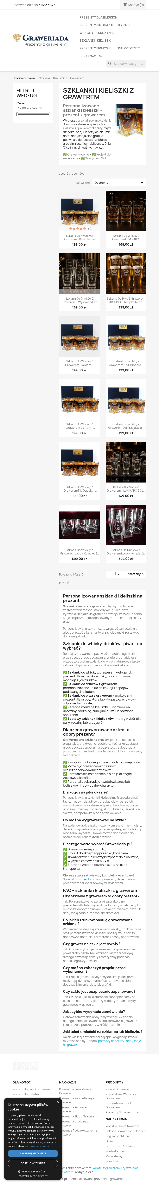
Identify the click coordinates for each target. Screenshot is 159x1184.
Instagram (34, 1066)
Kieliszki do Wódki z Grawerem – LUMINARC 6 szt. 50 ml (126, 488)
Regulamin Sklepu (117, 1136)
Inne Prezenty (128, 48)
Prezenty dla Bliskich (99, 17)
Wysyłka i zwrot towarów (122, 1126)
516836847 (47, 5)
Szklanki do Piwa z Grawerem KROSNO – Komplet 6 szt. (126, 300)
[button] (33, 1172)
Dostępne (119, 182)
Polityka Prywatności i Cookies (126, 1131)
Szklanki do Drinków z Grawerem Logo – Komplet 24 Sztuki (126, 551)
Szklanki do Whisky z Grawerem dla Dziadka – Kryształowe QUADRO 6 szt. (79, 488)
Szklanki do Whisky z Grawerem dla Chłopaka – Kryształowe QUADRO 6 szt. (126, 363)
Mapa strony (114, 1156)
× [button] (57, 1101)
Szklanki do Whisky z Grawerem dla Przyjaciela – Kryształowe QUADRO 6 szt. (126, 426)
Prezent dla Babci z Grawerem (32, 1089)
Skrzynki (106, 33)
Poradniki (112, 1161)
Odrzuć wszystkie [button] (33, 1163)
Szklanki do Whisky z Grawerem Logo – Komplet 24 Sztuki (79, 551)
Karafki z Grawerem (118, 1089)
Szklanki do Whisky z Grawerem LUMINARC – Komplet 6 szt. (126, 237)
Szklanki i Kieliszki (95, 40)
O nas (109, 1141)
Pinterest (25, 1066)
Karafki (124, 25)
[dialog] (33, 1139)
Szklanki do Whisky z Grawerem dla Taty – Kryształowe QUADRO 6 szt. (79, 426)
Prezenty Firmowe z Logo (122, 1112)
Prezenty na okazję (97, 25)
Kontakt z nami (115, 1151)
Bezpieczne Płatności (120, 1146)
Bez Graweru (91, 56)
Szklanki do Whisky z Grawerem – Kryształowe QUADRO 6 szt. (79, 237)
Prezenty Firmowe (95, 48)
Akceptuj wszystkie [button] (33, 1153)
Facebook (17, 1066)
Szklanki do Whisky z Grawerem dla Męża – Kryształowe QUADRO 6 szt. (79, 363)
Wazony (86, 33)
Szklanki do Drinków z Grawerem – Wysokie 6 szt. (79, 300)
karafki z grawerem (101, 879)
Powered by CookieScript (33, 1176)
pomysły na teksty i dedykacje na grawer (102, 1043)
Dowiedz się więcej (39, 1146)
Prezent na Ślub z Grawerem (78, 1116)
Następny (136, 574)
